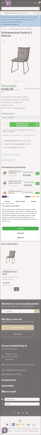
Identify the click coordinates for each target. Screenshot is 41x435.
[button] (38, 197)
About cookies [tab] (20, 201)
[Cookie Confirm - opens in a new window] (30, 196)
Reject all (21, 237)
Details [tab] (33, 201)
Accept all (20, 228)
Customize (20, 233)
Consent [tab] (7, 201)
